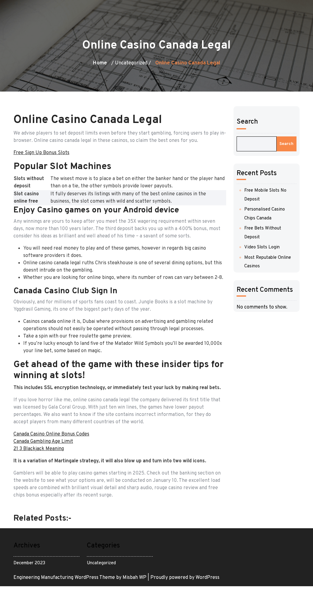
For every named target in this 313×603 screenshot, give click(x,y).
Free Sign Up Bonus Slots (41, 153)
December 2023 (29, 563)
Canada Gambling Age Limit (43, 442)
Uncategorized (101, 563)
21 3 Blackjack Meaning (38, 449)
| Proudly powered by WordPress (183, 578)
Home (100, 63)
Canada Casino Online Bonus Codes (51, 434)
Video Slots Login (262, 247)
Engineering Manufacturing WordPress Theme (64, 578)
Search (247, 122)
